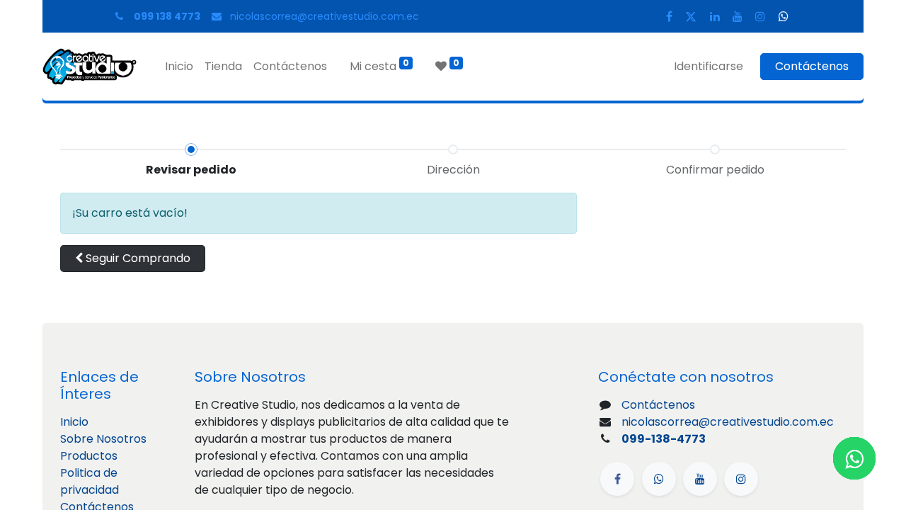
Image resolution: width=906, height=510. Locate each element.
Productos (88, 456)
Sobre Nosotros (103, 439)
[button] (132, 258)
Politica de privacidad (89, 481)
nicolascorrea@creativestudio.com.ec (324, 16)
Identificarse (708, 66)
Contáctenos (812, 66)
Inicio (74, 422)
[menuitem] (179, 66)
